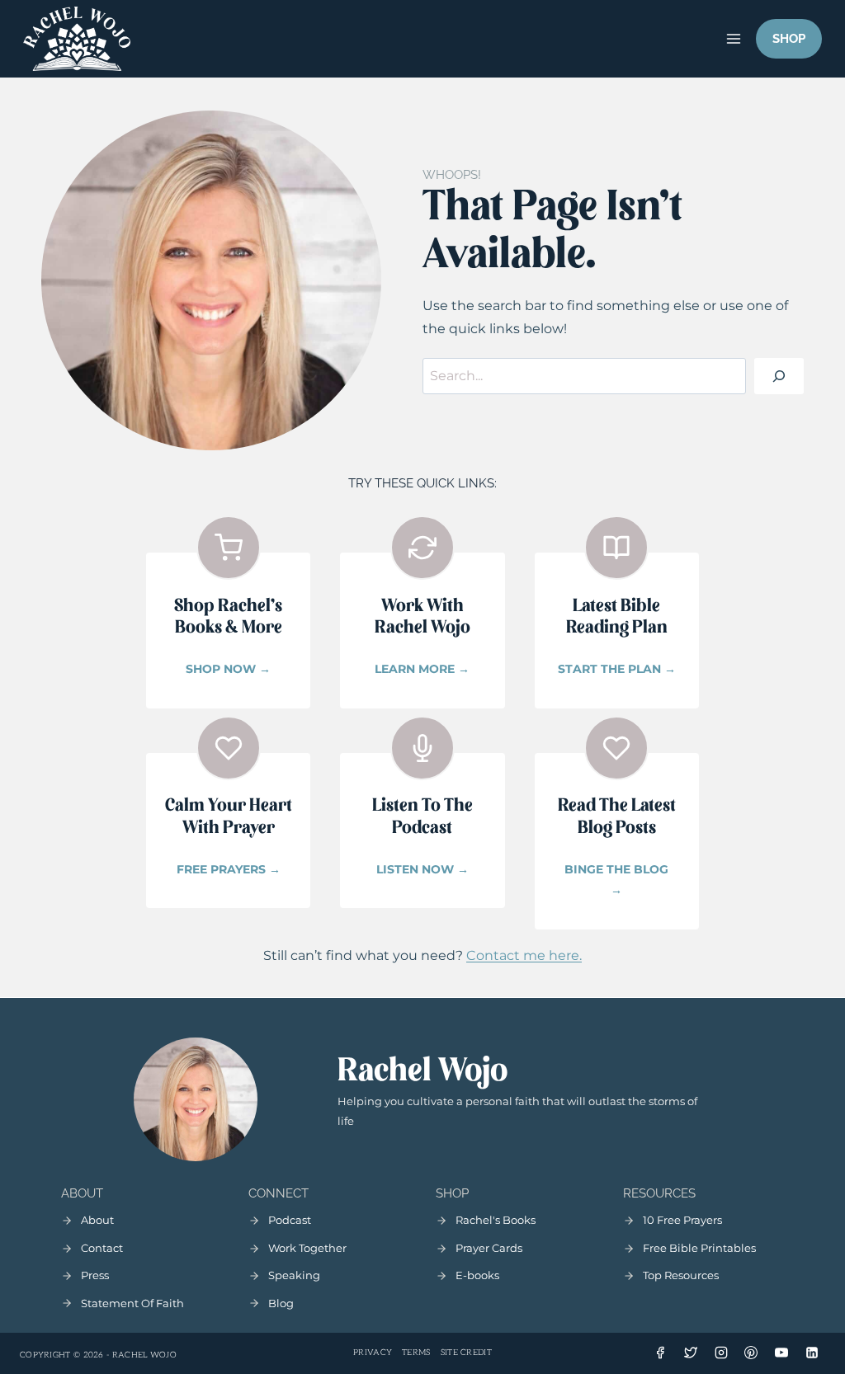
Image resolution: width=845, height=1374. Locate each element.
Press (95, 1275)
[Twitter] (690, 1352)
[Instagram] (721, 1352)
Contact (102, 1247)
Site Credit (466, 1353)
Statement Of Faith (132, 1303)
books (483, 1275)
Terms (416, 1353)
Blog (281, 1303)
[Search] (779, 376)
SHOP (788, 38)
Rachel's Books (496, 1219)
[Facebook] (660, 1352)
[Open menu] (734, 39)
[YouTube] (781, 1352)
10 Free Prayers (682, 1219)
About (97, 1219)
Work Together (307, 1247)
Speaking (294, 1275)
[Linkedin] (812, 1352)
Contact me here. (524, 955)
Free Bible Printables (699, 1247)
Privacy (372, 1353)
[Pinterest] (751, 1352)
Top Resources (681, 1275)
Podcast (289, 1219)
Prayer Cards (489, 1247)
